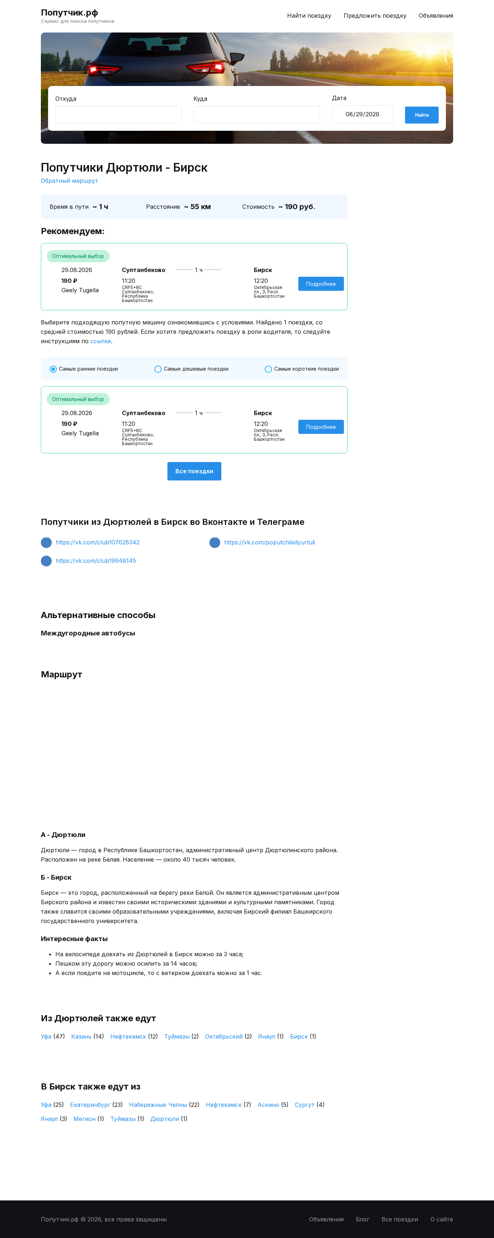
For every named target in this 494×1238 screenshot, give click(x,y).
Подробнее (321, 284)
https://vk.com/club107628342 (98, 542)
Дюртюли (169, 1118)
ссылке (100, 341)
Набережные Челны (164, 1104)
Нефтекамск (134, 1036)
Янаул (271, 1036)
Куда (200, 98)
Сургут (310, 1104)
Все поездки (194, 471)
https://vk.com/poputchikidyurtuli (269, 542)
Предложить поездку (375, 15)
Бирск (303, 1036)
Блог (362, 1219)
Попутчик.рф (69, 12)
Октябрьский (228, 1036)
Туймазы (181, 1036)
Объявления (436, 15)
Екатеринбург (96, 1104)
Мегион (88, 1118)
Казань (87, 1036)
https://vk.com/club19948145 (96, 560)
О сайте (441, 1219)
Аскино (273, 1104)
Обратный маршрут (69, 180)
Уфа (53, 1036)
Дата (339, 98)
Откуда (65, 98)
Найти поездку (309, 15)
